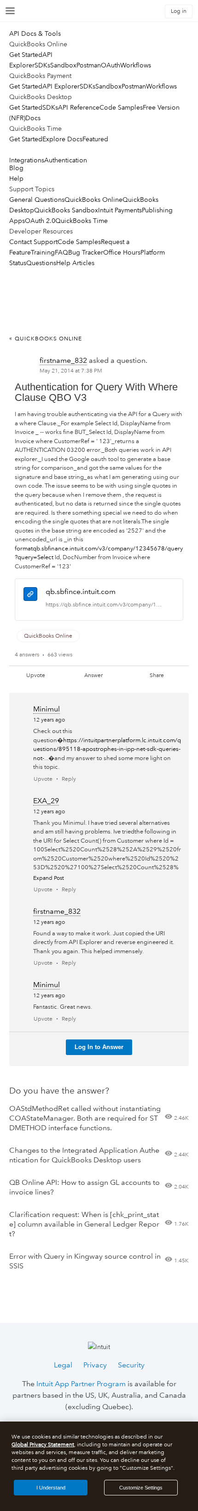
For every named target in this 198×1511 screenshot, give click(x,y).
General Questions (36, 199)
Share (157, 675)
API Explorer (61, 86)
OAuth (110, 65)
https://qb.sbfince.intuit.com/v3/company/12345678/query (104, 604)
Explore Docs (62, 139)
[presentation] (30, 595)
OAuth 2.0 (40, 221)
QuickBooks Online (93, 199)
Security (131, 1365)
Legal (63, 1365)
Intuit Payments (120, 210)
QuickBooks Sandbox (66, 210)
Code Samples (121, 107)
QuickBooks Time (81, 221)
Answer (93, 675)
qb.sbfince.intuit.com (81, 591)
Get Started (25, 54)
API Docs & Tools (35, 33)
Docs (33, 118)
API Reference (78, 107)
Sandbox (63, 65)
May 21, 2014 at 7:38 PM (71, 370)
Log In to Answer (99, 1047)
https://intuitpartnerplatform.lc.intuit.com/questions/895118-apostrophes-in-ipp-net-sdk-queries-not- (107, 749)
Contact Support (33, 242)
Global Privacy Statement (43, 1444)
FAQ (61, 252)
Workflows (135, 65)
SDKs (42, 65)
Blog (16, 168)
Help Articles (75, 263)
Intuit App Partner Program (81, 1383)
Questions (41, 263)
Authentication (65, 160)
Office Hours (121, 252)
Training (43, 252)
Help (16, 178)
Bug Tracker (85, 252)
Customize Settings (141, 1487)
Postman (88, 65)
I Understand (50, 1487)
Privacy (95, 1365)
